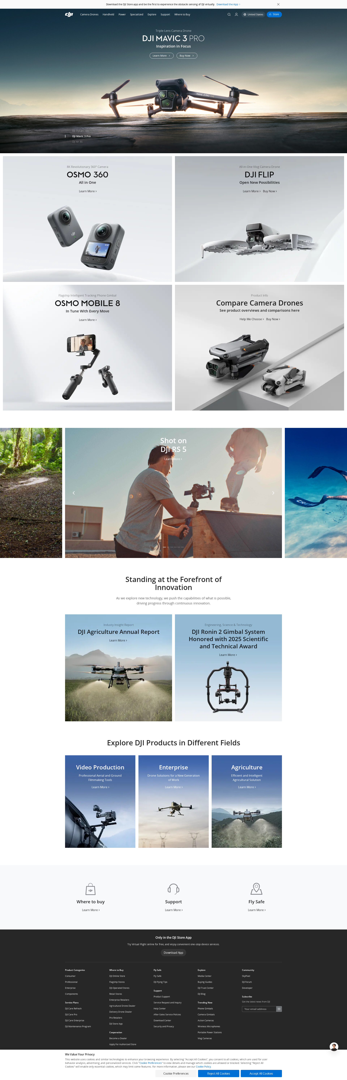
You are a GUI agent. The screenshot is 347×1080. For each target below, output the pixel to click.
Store (276, 14)
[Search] (229, 14)
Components (71, 993)
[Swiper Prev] (4, 78)
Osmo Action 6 (80, 147)
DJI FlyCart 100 (80, 130)
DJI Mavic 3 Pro (81, 136)
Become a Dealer (118, 1038)
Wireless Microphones (209, 1026)
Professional (71, 982)
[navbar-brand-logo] (73, 14)
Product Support (162, 996)
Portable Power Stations (210, 1032)
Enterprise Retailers (119, 999)
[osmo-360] (87, 219)
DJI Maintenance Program (78, 1026)
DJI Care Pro (71, 1014)
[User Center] (236, 14)
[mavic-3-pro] (173, 81)
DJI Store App (116, 1023)
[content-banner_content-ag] (118, 667)
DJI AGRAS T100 (81, 125)
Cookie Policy (203, 1066)
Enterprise (70, 987)
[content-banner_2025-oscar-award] (228, 667)
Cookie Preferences (151, 1063)
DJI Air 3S (77, 141)
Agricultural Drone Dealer (122, 1005)
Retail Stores (115, 993)
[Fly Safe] (256, 897)
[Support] (173, 897)
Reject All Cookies (218, 1073)
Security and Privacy (164, 1026)
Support (165, 14)
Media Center (204, 976)
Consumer (70, 976)
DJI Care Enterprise (74, 1020)
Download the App (227, 4)
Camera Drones (89, 14)
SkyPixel (246, 976)
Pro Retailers (115, 1017)
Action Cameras (206, 1020)
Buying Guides (205, 982)
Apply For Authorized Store (122, 1044)
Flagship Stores (117, 982)
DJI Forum (247, 982)
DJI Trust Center (206, 987)
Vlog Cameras (205, 1038)
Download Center (162, 1020)
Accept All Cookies (261, 1073)
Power (122, 14)
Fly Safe (157, 976)
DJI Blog (201, 993)
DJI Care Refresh (73, 1008)
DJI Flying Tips (160, 982)
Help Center (160, 1008)
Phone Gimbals (205, 1008)
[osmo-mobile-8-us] (87, 348)
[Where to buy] (90, 897)
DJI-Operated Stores (119, 987)
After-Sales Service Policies (167, 1014)
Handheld (108, 14)
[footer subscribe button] (279, 1009)
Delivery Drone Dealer (120, 1011)
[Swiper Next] (342, 78)
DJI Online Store (117, 976)
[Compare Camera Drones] (259, 348)
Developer (247, 987)
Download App (173, 953)
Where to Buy (182, 14)
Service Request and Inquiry (167, 1002)
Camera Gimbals (206, 1014)
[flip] (259, 219)
